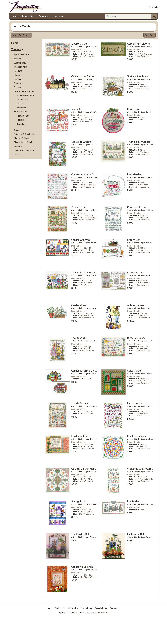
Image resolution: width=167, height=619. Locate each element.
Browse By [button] (27, 16)
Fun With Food (22, 116)
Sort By (149, 35)
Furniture (20, 120)
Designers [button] (44, 16)
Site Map (113, 608)
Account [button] (59, 16)
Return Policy (72, 608)
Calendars (21, 124)
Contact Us (59, 608)
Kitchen (19, 103)
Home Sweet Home (25, 95)
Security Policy (101, 608)
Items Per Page (21, 35)
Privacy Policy (86, 608)
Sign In (155, 7)
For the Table (22, 99)
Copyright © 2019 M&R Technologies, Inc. (75, 613)
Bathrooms (21, 107)
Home (15, 16)
